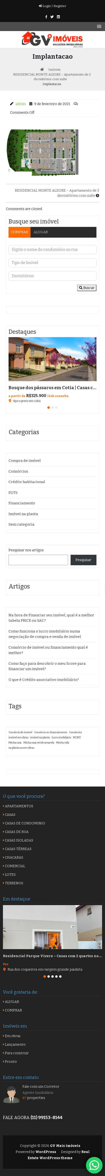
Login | (47, 6)
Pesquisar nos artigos (26, 550)
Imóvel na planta (23, 514)
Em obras (12, 1036)
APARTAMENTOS (18, 806)
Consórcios (18, 471)
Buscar (88, 288)
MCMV (77, 737)
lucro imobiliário (61, 737)
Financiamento (22, 503)
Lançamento (15, 1045)
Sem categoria (21, 524)
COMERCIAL (14, 866)
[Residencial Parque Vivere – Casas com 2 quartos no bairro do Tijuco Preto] (52, 927)
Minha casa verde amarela (38, 742)
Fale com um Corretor (40, 1087)
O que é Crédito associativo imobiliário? (44, 679)
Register (59, 6)
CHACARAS (13, 857)
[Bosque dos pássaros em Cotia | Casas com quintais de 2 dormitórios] (52, 359)
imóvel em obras (18, 737)
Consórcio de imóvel (20, 732)
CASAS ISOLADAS (18, 840)
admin (20, 104)
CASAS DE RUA (16, 832)
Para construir (16, 1053)
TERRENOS (13, 883)
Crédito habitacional (27, 482)
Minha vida (62, 742)
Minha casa (15, 742)
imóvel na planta (40, 737)
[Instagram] (58, 17)
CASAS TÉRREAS (18, 849)
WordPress (45, 1152)
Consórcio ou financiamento (50, 732)
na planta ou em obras (21, 747)
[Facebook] (46, 17)
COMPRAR (19, 232)
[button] (49, 408)
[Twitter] (52, 17)
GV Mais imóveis (64, 1146)
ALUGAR (41, 232)
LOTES (10, 875)
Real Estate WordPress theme (59, 1155)
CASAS (9, 815)
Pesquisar (83, 560)
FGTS (13, 492)
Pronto (10, 1062)
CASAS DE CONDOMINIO (24, 823)
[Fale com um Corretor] (11, 1094)
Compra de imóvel (25, 460)
